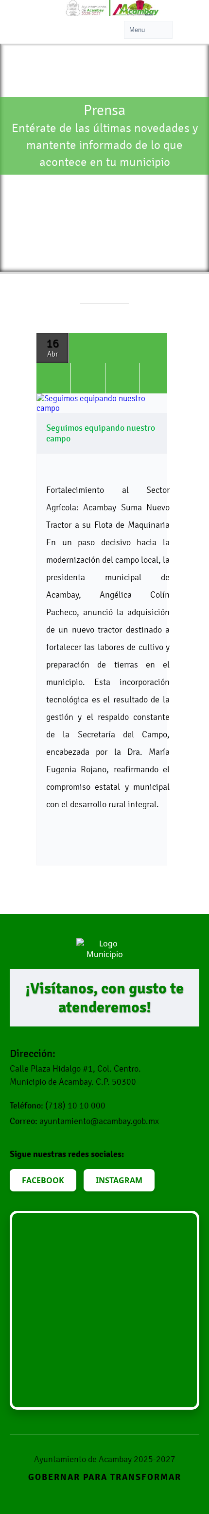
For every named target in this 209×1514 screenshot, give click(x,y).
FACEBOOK (43, 1180)
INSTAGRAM (119, 1180)
